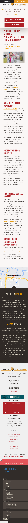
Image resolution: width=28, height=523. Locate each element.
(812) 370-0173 (13, 14)
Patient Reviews (10, 485)
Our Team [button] (8, 482)
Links (7, 515)
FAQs (7, 511)
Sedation (8, 498)
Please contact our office (13, 252)
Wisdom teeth (9, 507)
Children (8, 490)
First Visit (8, 512)
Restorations (13, 446)
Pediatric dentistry (10, 109)
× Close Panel (4, 522)
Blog (7, 486)
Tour (7, 483)
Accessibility (19, 456)
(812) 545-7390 (21, 1)
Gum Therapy (13, 439)
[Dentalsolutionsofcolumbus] (15, 391)
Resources (6, 510)
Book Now (7, 1)
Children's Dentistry (13, 434)
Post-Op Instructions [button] (11, 505)
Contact (5, 519)
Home (4, 478)
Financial (8, 514)
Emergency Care (13, 441)
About (5, 479)
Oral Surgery (7, 501)
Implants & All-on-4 (11, 504)
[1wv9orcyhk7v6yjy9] (14, 277)
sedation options (10, 221)
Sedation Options (13, 448)
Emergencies (9, 492)
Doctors (8, 481)
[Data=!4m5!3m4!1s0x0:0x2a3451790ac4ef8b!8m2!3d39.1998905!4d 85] (12, 391)
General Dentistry (13, 436)
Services (5, 489)
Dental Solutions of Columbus (14, 463)
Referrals (6, 518)
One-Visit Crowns (10, 496)
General (8, 493)
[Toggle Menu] (1, 460)
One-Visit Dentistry (13, 444)
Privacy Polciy (8, 456)
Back (9, 487)
